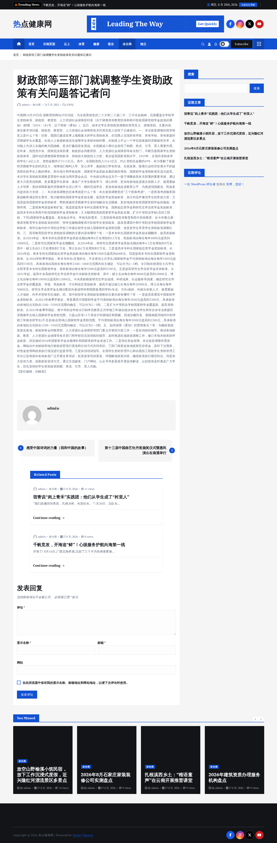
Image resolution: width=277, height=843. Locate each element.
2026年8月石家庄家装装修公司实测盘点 (211, 148)
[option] (43, 760)
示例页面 (49, 44)
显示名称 (24, 643)
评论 (21, 607)
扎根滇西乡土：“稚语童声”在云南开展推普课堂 (216, 158)
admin (25, 104)
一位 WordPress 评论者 (200, 184)
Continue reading (47, 518)
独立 (143, 44)
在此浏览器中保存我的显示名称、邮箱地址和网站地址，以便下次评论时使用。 (76, 683)
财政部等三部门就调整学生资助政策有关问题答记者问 (57, 55)
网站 (20, 662)
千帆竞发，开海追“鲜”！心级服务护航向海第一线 (217, 123)
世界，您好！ (235, 184)
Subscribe (241, 44)
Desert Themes (83, 835)
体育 (82, 44)
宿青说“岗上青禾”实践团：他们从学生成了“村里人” (219, 113)
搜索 (191, 74)
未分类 (127, 44)
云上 (67, 44)
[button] (255, 719)
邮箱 (102, 643)
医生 (111, 44)
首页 (31, 44)
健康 (96, 44)
